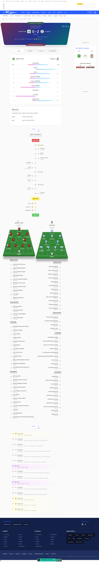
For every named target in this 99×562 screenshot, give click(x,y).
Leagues (55, 15)
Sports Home (5, 18)
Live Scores (16, 18)
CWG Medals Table (17, 524)
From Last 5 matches (85, 63)
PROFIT (11, 1)
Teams (5, 543)
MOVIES (18, 1)
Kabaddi (80, 538)
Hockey (83, 535)
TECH (39, 1)
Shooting (87, 538)
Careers (47, 553)
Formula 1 (43, 12)
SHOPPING (47, 1)
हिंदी (14, 1)
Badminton (59, 12)
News (33, 15)
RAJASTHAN (55, 1)
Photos (20, 539)
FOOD (26, 1)
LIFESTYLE (30, 1)
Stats (18, 51)
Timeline (30, 51)
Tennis (49, 12)
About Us (11, 553)
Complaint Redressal (38, 553)
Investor (30, 553)
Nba (74, 538)
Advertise (5, 553)
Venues (5, 546)
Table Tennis (79, 542)
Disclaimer (24, 553)
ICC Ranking (21, 546)
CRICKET (22, 1)
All (38, 129)
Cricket (23, 12)
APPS (51, 1)
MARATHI (65, 1)
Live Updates (52, 51)
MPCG (61, 1)
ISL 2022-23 (38, 534)
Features (39, 15)
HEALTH (35, 1)
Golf (54, 12)
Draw (85, 55)
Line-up (41, 51)
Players (20, 543)
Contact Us (53, 553)
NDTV (4, 1)
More (65, 15)
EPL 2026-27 (18, 15)
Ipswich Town (22, 31)
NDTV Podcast (35, 12)
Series (20, 534)
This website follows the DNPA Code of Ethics (58, 556)
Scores (12, 15)
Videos (5, 541)
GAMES (42, 1)
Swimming (70, 542)
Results (50, 15)
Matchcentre (39, 546)
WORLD (7, 1)
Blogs (60, 15)
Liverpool (47, 31)
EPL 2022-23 (54, 534)
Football (28, 12)
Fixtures (45, 15)
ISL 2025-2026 (27, 15)
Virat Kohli (26, 524)
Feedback (17, 553)
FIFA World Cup (7, 524)
